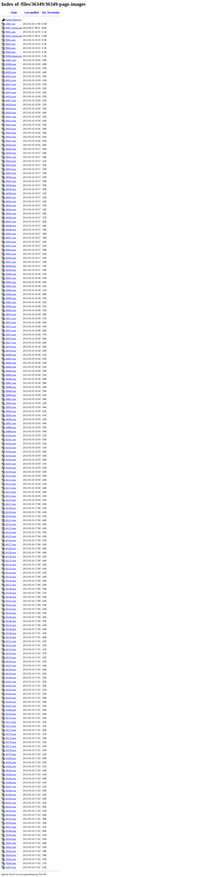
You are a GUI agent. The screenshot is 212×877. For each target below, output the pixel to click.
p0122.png (10, 524)
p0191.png (10, 802)
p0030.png (10, 153)
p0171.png (10, 722)
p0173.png (10, 730)
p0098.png (10, 427)
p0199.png (10, 835)
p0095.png (10, 415)
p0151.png (10, 641)
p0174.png (10, 734)
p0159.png (10, 673)
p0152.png (10, 645)
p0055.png (10, 254)
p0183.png (10, 770)
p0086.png (10, 379)
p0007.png (10, 60)
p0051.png (10, 237)
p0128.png (10, 548)
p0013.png (10, 84)
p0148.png (10, 629)
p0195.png (10, 819)
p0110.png (10, 476)
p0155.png (10, 657)
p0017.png (10, 100)
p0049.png (10, 229)
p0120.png (10, 516)
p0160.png (10, 677)
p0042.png (10, 201)
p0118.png (10, 508)
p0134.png (10, 572)
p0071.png (10, 318)
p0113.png (10, 488)
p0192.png (10, 806)
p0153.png (10, 649)
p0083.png (10, 367)
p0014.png (10, 88)
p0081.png (10, 358)
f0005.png (10, 52)
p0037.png (10, 181)
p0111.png (10, 480)
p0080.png (10, 354)
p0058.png (10, 266)
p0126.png (10, 540)
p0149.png (10, 633)
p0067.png (10, 302)
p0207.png (10, 867)
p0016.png (10, 96)
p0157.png (10, 665)
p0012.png (10, 80)
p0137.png (10, 584)
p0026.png (10, 137)
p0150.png (10, 637)
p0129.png (10, 552)
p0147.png (10, 625)
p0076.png (10, 338)
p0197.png (10, 827)
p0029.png (10, 149)
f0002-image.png (13, 36)
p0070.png (10, 314)
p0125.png (10, 536)
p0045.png (10, 213)
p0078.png (10, 346)
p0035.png (10, 173)
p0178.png (10, 750)
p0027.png (10, 141)
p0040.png (10, 193)
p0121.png (10, 520)
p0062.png (10, 282)
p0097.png (10, 423)
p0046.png (10, 217)
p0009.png (10, 68)
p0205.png (10, 859)
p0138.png (10, 589)
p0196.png (10, 823)
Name (14, 12)
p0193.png (10, 810)
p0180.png (10, 758)
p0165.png (10, 697)
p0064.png (10, 290)
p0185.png (10, 778)
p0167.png (10, 706)
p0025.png (10, 132)
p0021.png (10, 116)
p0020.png (10, 112)
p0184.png (10, 774)
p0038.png (10, 185)
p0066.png (10, 298)
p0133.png (10, 568)
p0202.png (10, 847)
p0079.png (10, 350)
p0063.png (10, 286)
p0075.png (10, 334)
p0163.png (10, 689)
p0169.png (10, 714)
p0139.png (10, 593)
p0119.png (10, 512)
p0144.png (10, 613)
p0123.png (10, 528)
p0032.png (10, 161)
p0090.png (10, 395)
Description (53, 12)
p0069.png (10, 310)
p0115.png (10, 496)
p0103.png (10, 447)
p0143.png (10, 609)
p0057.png (10, 262)
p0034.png (10, 169)
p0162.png (10, 685)
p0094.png (10, 411)
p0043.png (10, 205)
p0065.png (10, 294)
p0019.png (10, 108)
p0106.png (10, 459)
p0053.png (10, 245)
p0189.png (10, 794)
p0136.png (10, 580)
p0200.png (10, 839)
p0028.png (10, 145)
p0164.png (10, 693)
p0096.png (10, 419)
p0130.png (10, 556)
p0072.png (10, 322)
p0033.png (10, 165)
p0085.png (10, 375)
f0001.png (10, 32)
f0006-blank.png (13, 56)
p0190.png (10, 798)
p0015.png (10, 92)
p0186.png (10, 782)
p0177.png (10, 746)
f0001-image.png (13, 28)
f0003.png (10, 44)
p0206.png (10, 863)
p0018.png (10, 104)
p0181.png (10, 762)
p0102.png (10, 443)
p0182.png (10, 766)
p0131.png (10, 560)
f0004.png (10, 48)
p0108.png (10, 467)
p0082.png (10, 363)
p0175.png (10, 738)
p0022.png (10, 120)
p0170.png (10, 718)
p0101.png (10, 439)
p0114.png (10, 492)
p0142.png (10, 605)
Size (44, 12)
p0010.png (10, 72)
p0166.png (10, 702)
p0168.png (10, 710)
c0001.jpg (10, 24)
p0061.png (10, 278)
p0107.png (10, 463)
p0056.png (10, 258)
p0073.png (10, 326)
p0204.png (10, 855)
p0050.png (10, 233)
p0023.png (10, 124)
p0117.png (10, 504)
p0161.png (10, 681)
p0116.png (10, 500)
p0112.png (10, 484)
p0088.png (10, 387)
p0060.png (10, 274)
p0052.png (10, 241)
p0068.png (10, 306)
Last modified (32, 12)
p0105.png (10, 455)
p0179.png (10, 754)
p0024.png (10, 128)
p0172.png (10, 726)
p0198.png (10, 831)
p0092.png (10, 403)
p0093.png (10, 407)
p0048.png (10, 225)
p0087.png (10, 383)
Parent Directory (13, 19)
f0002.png (10, 40)
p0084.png (10, 371)
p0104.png (10, 451)
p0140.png (10, 597)
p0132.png (10, 564)
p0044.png (10, 209)
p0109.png (10, 471)
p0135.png (10, 576)
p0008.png (10, 64)
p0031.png (10, 157)
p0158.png (10, 669)
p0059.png (10, 270)
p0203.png (10, 851)
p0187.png (10, 786)
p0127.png (10, 544)
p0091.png (10, 399)
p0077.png (10, 342)
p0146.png (10, 621)
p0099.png (10, 431)
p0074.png (10, 330)
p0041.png (10, 197)
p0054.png (10, 250)
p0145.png (10, 617)
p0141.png (10, 601)
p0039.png (10, 189)
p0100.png (10, 435)
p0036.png (10, 177)
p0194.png (10, 815)
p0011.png (10, 76)
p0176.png (10, 742)
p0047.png (10, 221)
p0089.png (10, 391)
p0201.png (10, 843)
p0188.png (10, 790)
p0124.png (10, 532)
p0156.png (10, 661)
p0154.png (10, 653)
